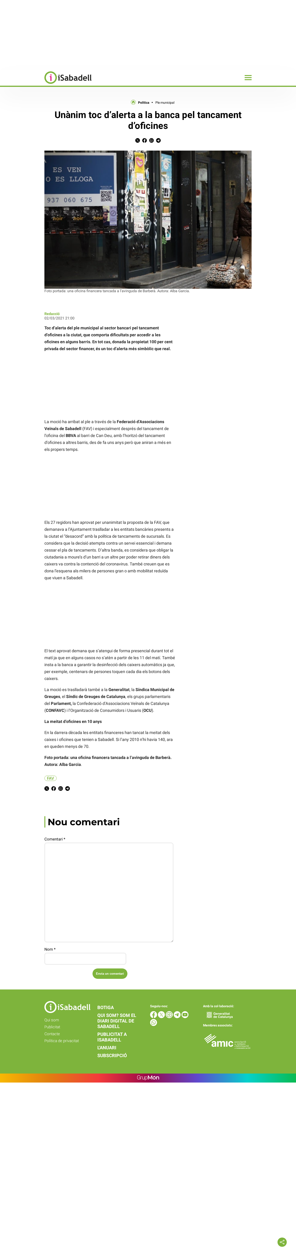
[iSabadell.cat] (46, 84)
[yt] (185, 1017)
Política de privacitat (61, 1040)
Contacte (52, 1033)
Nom (50, 949)
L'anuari (106, 1047)
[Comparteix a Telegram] (158, 141)
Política (143, 102)
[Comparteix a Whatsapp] (151, 141)
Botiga (105, 1007)
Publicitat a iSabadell (112, 1037)
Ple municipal (164, 102)
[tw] (162, 1017)
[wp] (153, 1025)
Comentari (54, 839)
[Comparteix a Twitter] (137, 141)
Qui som (51, 1020)
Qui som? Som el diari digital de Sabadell (116, 1021)
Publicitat (52, 1027)
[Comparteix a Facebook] (144, 141)
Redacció (52, 314)
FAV (50, 778)
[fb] (154, 1017)
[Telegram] (178, 1017)
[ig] (170, 1017)
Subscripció (112, 1055)
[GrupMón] (148, 1078)
